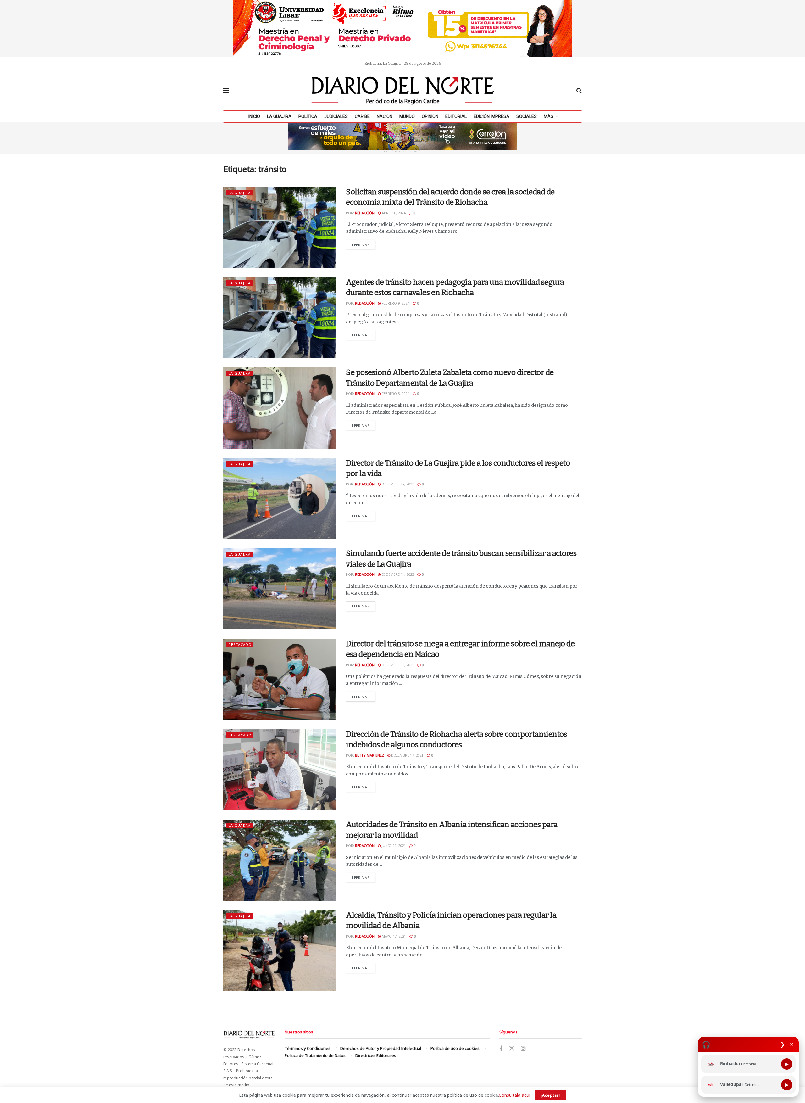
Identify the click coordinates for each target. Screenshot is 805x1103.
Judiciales (336, 116)
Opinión (430, 116)
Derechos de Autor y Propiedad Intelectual (380, 1048)
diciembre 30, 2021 (397, 665)
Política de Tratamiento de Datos (315, 1055)
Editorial (456, 116)
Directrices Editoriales (375, 1055)
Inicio (254, 116)
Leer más (363, 244)
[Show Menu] (226, 90)
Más (548, 116)
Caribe (362, 116)
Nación (384, 116)
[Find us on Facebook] (500, 1048)
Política (307, 116)
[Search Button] (579, 90)
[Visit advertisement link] (402, 28)
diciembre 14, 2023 (397, 574)
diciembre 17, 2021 (406, 755)
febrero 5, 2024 (395, 393)
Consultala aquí (514, 1095)
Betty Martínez (369, 755)
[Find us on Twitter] (511, 1048)
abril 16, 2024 (393, 212)
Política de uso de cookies (455, 1048)
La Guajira (279, 116)
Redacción (365, 212)
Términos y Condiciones (307, 1048)
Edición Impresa (491, 116)
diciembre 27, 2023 (397, 484)
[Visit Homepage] (403, 90)
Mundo (407, 116)
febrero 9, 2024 (395, 303)
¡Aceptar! (550, 1095)
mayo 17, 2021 (393, 936)
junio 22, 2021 (393, 845)
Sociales (526, 116)
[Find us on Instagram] (523, 1048)
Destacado (240, 644)
